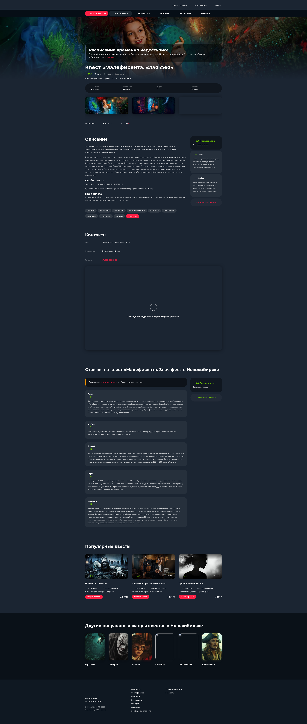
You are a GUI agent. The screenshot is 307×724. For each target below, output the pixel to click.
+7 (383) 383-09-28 (123, 78)
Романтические (169, 210)
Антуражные (154, 210)
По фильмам (91, 216)
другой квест (111, 57)
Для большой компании (137, 210)
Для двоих (119, 216)
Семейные (90, 210)
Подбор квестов (122, 13)
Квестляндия (120, 74)
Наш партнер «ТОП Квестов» (96, 710)
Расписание (185, 13)
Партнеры (136, 689)
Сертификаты (143, 13)
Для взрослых (106, 216)
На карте (205, 13)
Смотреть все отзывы (206, 202)
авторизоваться (109, 382)
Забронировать (94, 597)
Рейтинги (165, 13)
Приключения (119, 210)
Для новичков (104, 210)
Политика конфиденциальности (141, 709)
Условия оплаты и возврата (173, 691)
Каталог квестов (98, 13)
